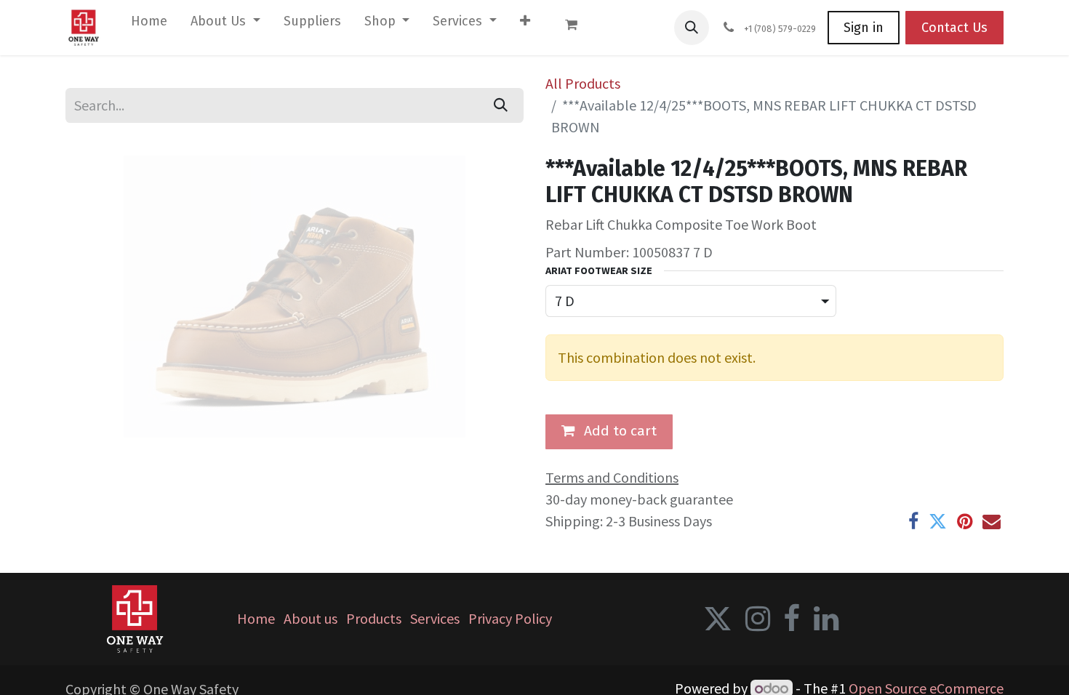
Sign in (864, 28)
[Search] (501, 105)
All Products (582, 83)
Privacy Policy (510, 618)
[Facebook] (913, 522)
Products (373, 618)
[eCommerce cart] (578, 27)
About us (310, 618)
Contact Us (954, 28)
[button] (691, 27)
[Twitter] (938, 522)
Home (256, 618)
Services (435, 618)
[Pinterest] (964, 522)
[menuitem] (149, 24)
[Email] (991, 522)
